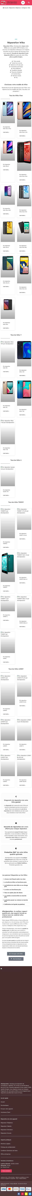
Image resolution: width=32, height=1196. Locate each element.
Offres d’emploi (11, 1177)
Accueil (6, 8)
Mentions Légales (5, 1144)
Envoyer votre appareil (7, 1109)
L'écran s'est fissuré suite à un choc (15, 879)
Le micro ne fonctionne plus (12, 889)
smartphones (4, 1085)
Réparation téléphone (15, 8)
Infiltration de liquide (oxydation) (14, 904)
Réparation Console (6, 1133)
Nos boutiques (5, 1105)
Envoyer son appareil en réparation (8, 1178)
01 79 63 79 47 (5, 1167)
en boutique (12, 807)
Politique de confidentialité (8, 1147)
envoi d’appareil (23, 1091)
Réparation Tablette (6, 1126)
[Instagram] (22, 1194)
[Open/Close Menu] (23, 3)
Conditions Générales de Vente (9, 1150)
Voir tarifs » (6, 132)
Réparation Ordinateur (7, 1130)
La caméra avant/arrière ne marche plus (15, 896)
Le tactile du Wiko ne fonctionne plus (15, 882)
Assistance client (4, 1177)
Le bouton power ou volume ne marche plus (16, 900)
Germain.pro (3, 1184)
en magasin (26, 50)
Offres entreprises (6, 1154)
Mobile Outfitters (22, 863)
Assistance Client (5, 1112)
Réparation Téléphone (7, 1123)
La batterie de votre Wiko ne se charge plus (16, 885)
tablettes (10, 1085)
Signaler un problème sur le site (22, 1177)
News (17, 1178)
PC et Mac (16, 1085)
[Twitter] (30, 1194)
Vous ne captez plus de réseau (13, 892)
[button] (16, 879)
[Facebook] (18, 1194)
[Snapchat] (26, 1194)
